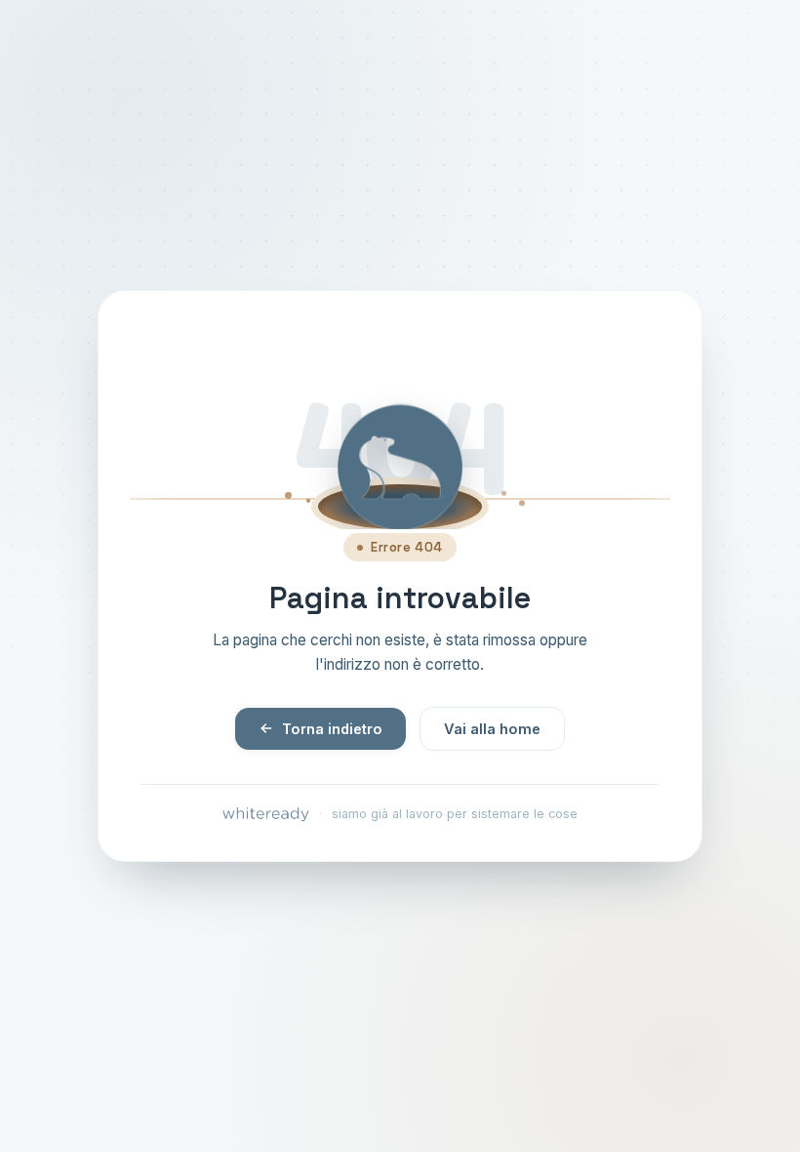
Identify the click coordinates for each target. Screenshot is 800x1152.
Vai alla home (492, 728)
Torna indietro (332, 728)
